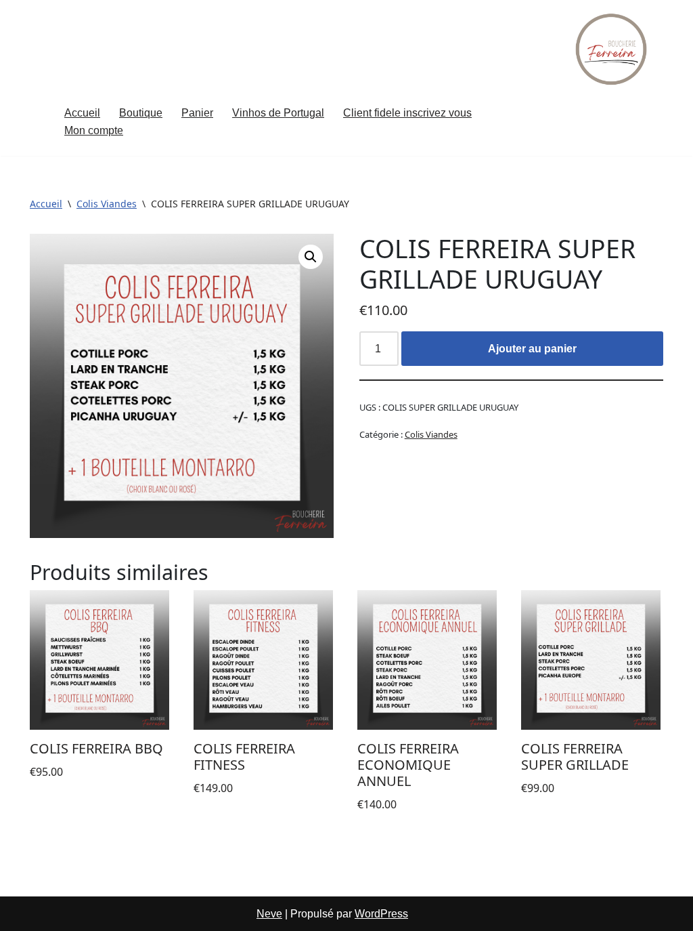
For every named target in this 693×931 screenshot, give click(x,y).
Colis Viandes (106, 203)
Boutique (140, 113)
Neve (269, 913)
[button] (310, 257)
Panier (197, 113)
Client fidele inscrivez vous (407, 113)
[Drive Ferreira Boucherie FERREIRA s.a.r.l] (612, 49)
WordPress (381, 913)
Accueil (82, 113)
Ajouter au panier (532, 348)
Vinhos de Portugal (278, 113)
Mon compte (93, 130)
